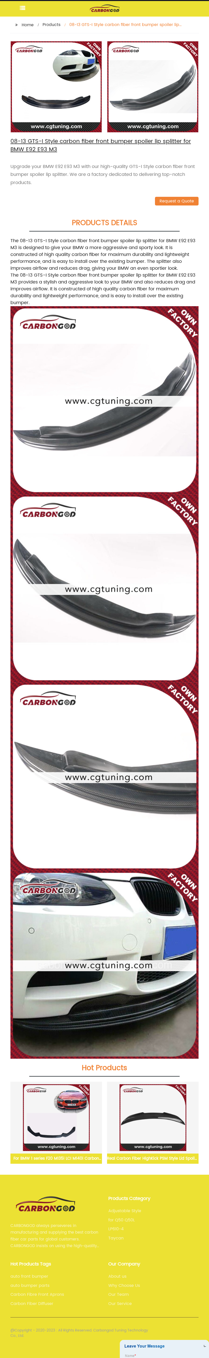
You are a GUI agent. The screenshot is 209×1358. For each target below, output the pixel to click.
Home (28, 25)
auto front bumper (29, 1276)
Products (51, 24)
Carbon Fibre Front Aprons (37, 1294)
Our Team (118, 1294)
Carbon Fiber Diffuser (31, 1304)
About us (117, 1276)
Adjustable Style (124, 1211)
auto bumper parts (29, 1286)
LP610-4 (116, 1229)
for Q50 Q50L (121, 1220)
